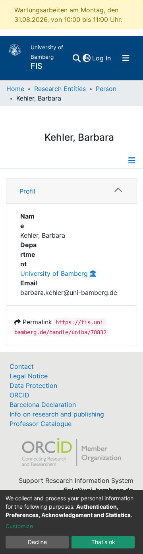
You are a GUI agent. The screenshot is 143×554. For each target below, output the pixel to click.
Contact (22, 366)
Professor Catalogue (41, 424)
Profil (27, 191)
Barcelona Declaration (43, 405)
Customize (19, 526)
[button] (86, 58)
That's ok (103, 542)
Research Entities (60, 89)
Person (106, 89)
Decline (37, 542)
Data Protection (33, 385)
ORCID (19, 395)
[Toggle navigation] (126, 58)
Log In (102, 58)
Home (15, 89)
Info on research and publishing (57, 414)
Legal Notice (29, 376)
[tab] (71, 191)
